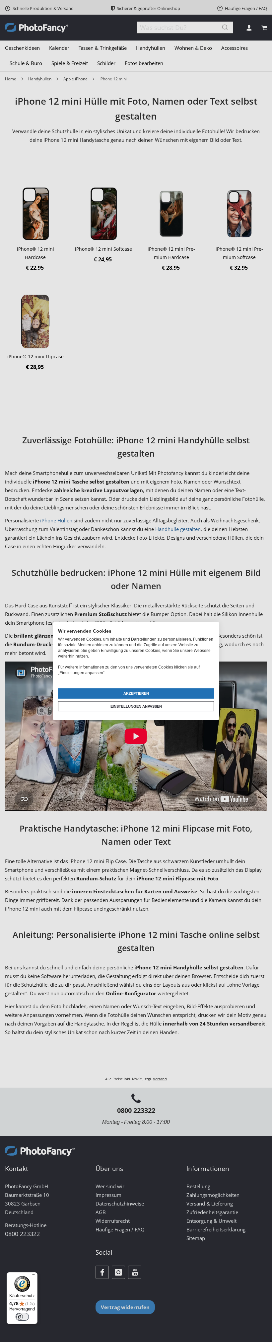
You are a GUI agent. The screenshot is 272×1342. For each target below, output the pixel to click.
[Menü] (33, 1276)
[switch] (22, 1317)
